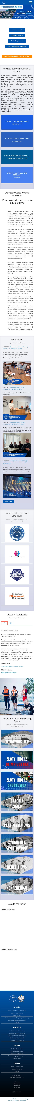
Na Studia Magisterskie (17, 1051)
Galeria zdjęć (17, 1058)
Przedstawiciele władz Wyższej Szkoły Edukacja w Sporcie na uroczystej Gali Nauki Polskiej (15, 461)
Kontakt (17, 1022)
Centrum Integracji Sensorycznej (17, 1056)
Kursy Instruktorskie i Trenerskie (17, 46)
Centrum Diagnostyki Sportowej (17, 1020)
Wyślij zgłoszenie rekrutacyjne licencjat (12, 666)
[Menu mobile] (30, 2)
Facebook (17, 1082)
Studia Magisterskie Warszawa (17, 1033)
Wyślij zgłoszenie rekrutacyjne (9, 672)
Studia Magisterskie (17, 35)
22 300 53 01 (17, 1075)
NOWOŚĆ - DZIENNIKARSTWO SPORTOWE (17, 56)
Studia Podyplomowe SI (17, 1040)
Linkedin (17, 1085)
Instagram (17, 1084)
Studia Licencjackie (17, 30)
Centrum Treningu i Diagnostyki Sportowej (17, 1018)
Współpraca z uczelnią (18, 1099)
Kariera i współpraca (17, 1013)
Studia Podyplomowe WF (17, 1038)
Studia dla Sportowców (17, 1053)
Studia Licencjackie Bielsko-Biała (17, 1035)
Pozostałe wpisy (8, 501)
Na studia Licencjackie (17, 1049)
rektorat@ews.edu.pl (17, 1077)
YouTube (17, 1087)
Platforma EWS (17, 1015)
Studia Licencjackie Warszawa (17, 1031)
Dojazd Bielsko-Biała (17, 1066)
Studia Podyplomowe (17, 41)
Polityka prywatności (20, 1100)
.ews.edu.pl (17, 1092)
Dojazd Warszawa (17, 1069)
